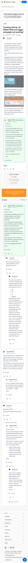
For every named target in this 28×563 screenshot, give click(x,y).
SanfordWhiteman (10, 351)
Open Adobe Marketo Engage (13, 16)
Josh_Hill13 (11, 258)
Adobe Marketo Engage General (8, 6)
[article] (14, 230)
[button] (8, 35)
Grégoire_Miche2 (11, 119)
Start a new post (15, 192)
